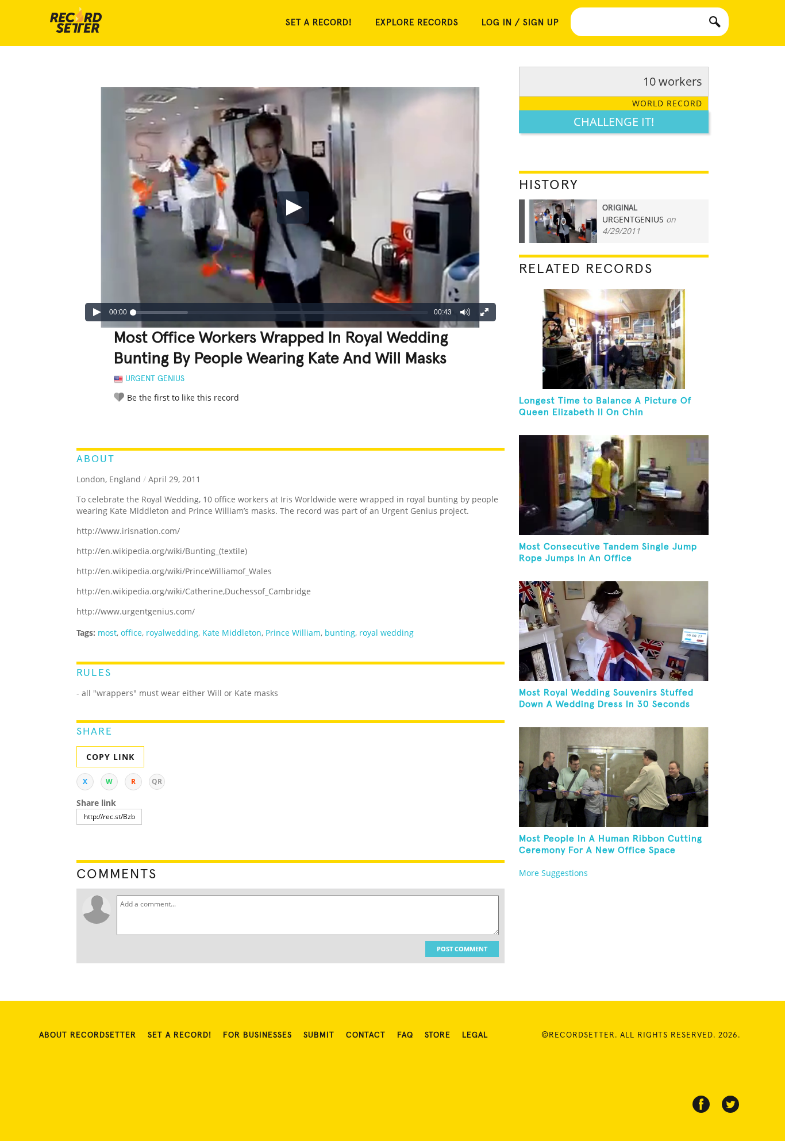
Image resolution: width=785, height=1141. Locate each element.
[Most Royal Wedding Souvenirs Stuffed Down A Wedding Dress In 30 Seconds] (613, 631)
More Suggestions (553, 872)
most (107, 632)
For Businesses (257, 1035)
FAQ (405, 1035)
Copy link (110, 756)
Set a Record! (179, 1035)
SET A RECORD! (319, 22)
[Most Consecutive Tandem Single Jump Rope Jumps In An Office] (613, 485)
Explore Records (417, 22)
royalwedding (172, 632)
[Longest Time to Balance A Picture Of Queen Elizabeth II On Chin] (613, 339)
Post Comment (462, 948)
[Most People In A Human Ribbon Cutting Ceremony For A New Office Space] (613, 777)
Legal (475, 1035)
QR (157, 781)
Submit (318, 1035)
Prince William (293, 632)
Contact (366, 1035)
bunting (340, 632)
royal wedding (386, 632)
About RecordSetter (87, 1035)
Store (438, 1035)
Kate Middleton (231, 632)
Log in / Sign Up (520, 22)
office (131, 632)
